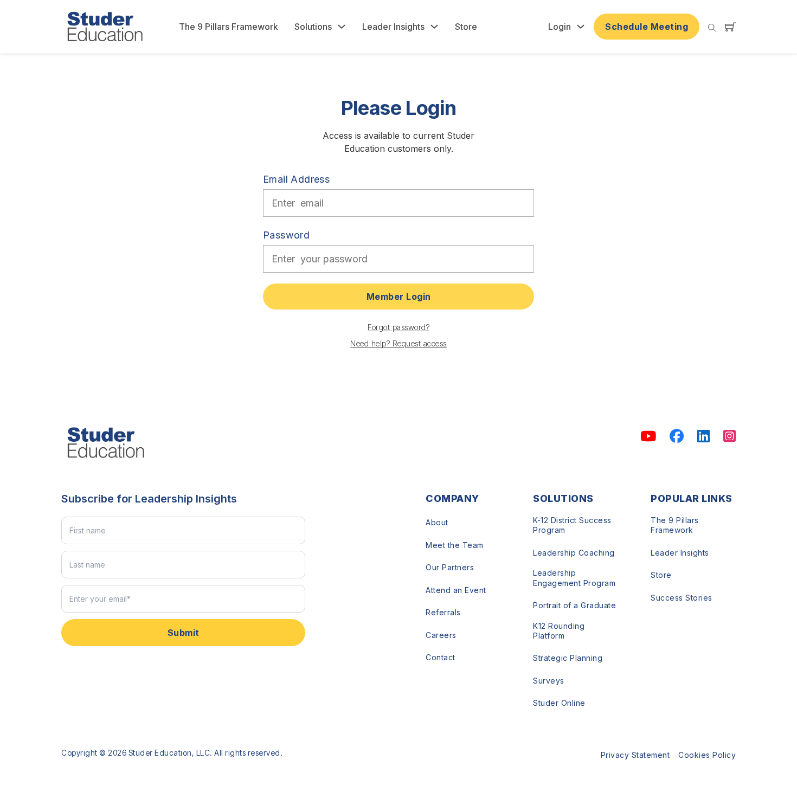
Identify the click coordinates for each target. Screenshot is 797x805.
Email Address (296, 179)
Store (466, 26)
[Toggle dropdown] (341, 26)
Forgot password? (398, 327)
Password (286, 235)
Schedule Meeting (646, 26)
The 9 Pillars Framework (228, 26)
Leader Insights (393, 26)
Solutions (313, 26)
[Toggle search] (712, 28)
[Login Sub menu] (580, 26)
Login (559, 26)
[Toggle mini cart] (730, 26)
